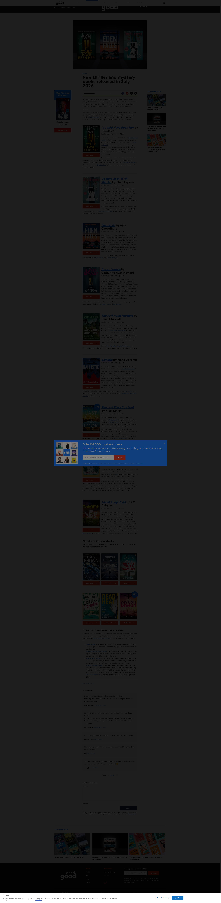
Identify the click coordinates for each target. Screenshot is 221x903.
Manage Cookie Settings (163, 897)
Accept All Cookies (177, 897)
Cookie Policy (38, 900)
